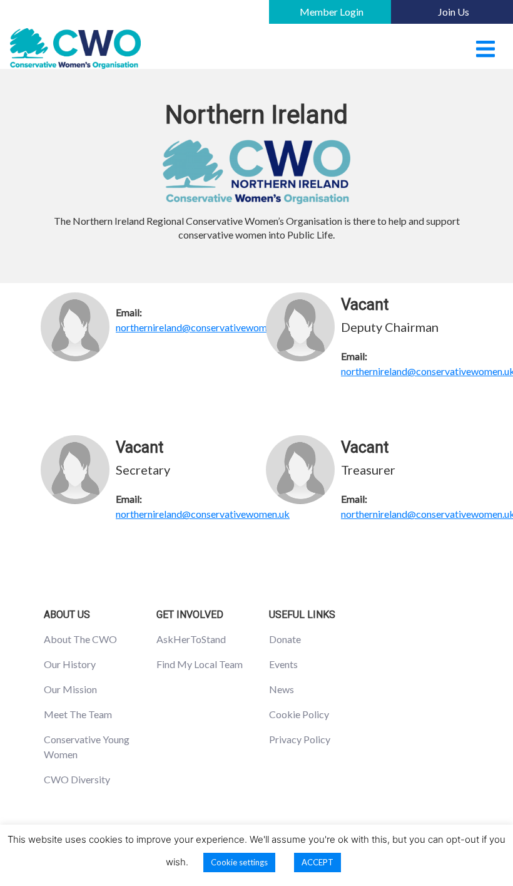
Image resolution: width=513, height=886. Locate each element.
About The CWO (80, 639)
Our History (70, 664)
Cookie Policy (299, 714)
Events (283, 664)
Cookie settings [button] (239, 862)
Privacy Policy (299, 739)
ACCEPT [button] (317, 862)
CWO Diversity (77, 779)
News (281, 689)
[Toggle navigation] (485, 48)
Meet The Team (78, 714)
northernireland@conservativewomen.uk (203, 327)
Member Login (331, 12)
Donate (285, 639)
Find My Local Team (199, 664)
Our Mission (70, 689)
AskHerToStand (191, 639)
